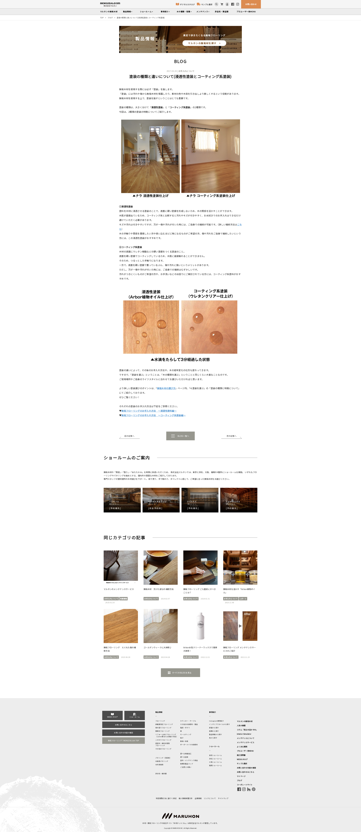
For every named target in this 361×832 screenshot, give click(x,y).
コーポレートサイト (245, 784)
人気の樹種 (241, 725)
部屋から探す (214, 727)
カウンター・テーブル (188, 721)
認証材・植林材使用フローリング (162, 744)
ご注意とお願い (185, 767)
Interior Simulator (244, 734)
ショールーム (146, 11)
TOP (102, 17)
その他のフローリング (163, 749)
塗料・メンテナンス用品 (189, 760)
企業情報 (198, 798)
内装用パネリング (161, 761)
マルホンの (109, 11)
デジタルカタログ (187, 4)
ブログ (110, 17)
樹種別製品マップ (186, 764)
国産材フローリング (162, 731)
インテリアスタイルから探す (219, 724)
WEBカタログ (112, 717)
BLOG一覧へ (183, 436)
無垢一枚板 (184, 741)
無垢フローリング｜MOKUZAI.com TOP (123, 740)
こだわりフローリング (163, 740)
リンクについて (210, 798)
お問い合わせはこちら (123, 725)
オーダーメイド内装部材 (189, 744)
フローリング (160, 721)
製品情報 (127, 11)
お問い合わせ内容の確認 (123, 732)
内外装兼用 (159, 764)
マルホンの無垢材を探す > (204, 43)
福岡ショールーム (215, 765)
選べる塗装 (184, 757)
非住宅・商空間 (222, 11)
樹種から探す (214, 731)
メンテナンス (202, 11)
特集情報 (123, 598)
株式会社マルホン (196, 823)
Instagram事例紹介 (216, 721)
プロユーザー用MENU (245, 751)
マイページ (241, 776)
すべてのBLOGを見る (181, 672)
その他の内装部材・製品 (189, 724)
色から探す (213, 738)
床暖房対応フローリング (164, 724)
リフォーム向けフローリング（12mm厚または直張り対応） (166, 735)
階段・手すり (185, 727)
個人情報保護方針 (185, 798)
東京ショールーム (215, 755)
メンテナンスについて (245, 738)
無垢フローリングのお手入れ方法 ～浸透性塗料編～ (149, 410)
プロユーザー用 (246, 11)
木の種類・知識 (183, 11)
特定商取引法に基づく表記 (166, 798)
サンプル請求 (206, 4)
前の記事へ (129, 436)
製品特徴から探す (215, 734)
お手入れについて (186, 71)
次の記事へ (231, 436)
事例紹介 (165, 11)
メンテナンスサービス (245, 742)
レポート (243, 598)
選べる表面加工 (185, 753)
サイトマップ (223, 798)
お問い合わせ (251, 4)
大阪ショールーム (215, 762)
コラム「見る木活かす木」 (247, 729)
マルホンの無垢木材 (245, 721)
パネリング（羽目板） (163, 758)
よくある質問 (242, 746)
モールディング (185, 734)
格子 (181, 738)
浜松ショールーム (215, 758)
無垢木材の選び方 (166, 388)
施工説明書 (241, 755)
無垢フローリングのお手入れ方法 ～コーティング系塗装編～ (153, 415)
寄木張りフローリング (163, 727)
